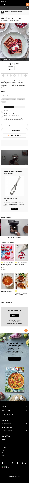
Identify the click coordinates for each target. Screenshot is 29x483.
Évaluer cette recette (14, 20)
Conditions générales (14, 479)
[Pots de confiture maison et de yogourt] (7, 252)
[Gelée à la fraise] (21, 252)
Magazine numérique (6, 458)
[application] (14, 157)
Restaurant (4, 444)
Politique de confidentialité (14, 476)
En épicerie (4, 450)
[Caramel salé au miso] (7, 281)
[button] (27, 4)
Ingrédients (9, 107)
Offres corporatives (6, 452)
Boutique (3, 442)
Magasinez (14, 208)
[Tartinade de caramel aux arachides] (21, 281)
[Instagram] (13, 463)
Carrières (4, 455)
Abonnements (4, 447)
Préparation (20, 107)
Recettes (3, 439)
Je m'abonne (15, 358)
